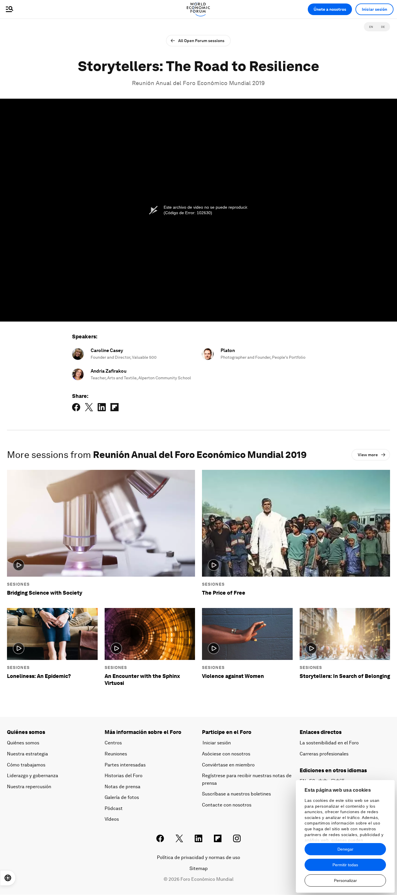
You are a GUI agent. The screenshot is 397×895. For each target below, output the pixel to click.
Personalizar (345, 880)
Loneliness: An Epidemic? (39, 676)
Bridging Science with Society (44, 593)
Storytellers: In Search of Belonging (345, 676)
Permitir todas (345, 864)
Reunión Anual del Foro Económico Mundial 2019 (198, 83)
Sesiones (18, 584)
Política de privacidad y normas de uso (198, 857)
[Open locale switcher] (7, 877)
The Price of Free (223, 593)
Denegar (345, 849)
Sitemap (198, 868)
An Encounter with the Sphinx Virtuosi (142, 679)
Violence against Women (233, 676)
